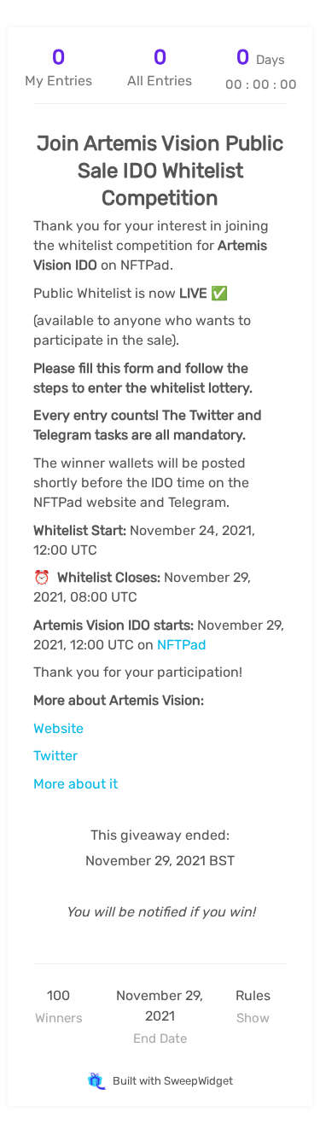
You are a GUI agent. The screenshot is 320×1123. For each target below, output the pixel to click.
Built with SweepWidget (171, 1080)
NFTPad (182, 645)
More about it (75, 784)
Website (58, 728)
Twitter (55, 756)
